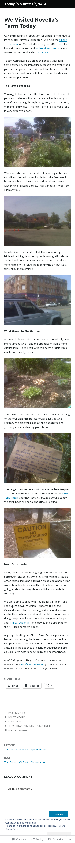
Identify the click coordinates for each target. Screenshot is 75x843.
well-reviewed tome (47, 48)
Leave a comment (17, 730)
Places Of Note (16, 721)
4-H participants (19, 622)
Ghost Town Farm (18, 725)
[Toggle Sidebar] (69, 4)
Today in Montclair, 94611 (25, 4)
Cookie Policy (12, 829)
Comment (58, 814)
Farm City (42, 52)
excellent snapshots (32, 664)
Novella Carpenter (39, 725)
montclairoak (16, 717)
